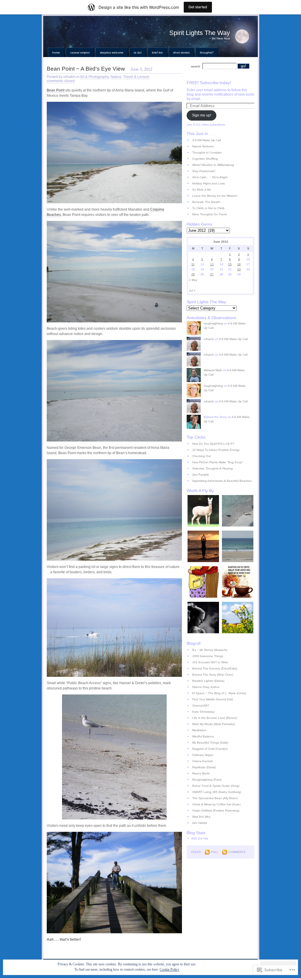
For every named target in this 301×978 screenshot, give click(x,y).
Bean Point (55, 90)
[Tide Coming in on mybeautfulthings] (237, 547)
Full (214, 852)
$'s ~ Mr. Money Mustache (210, 650)
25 (193, 274)
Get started (197, 7)
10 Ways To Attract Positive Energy (216, 449)
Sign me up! (201, 115)
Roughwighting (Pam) (206, 779)
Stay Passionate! (203, 171)
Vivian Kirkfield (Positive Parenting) (215, 810)
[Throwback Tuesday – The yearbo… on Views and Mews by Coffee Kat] (203, 582)
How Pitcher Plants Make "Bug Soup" (217, 462)
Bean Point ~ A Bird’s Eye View (86, 69)
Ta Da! (138, 52)
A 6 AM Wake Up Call (206, 140)
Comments (236, 852)
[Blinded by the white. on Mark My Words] (203, 511)
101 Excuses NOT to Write (210, 662)
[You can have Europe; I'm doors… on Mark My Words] (237, 618)
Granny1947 (200, 705)
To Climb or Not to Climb (208, 208)
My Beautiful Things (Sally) (210, 742)
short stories (181, 52)
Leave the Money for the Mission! (215, 195)
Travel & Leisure (136, 77)
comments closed (61, 81)
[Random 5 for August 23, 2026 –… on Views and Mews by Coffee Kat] (237, 582)
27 (212, 274)
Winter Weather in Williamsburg (213, 164)
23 (239, 269)
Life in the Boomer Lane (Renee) (214, 717)
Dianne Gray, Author (206, 687)
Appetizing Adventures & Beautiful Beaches (222, 480)
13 (212, 264)
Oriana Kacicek (202, 761)
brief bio (157, 52)
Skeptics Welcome (111, 52)
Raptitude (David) (204, 767)
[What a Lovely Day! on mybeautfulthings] (237, 511)
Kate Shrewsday (203, 711)
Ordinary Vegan (202, 755)
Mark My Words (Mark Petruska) (213, 724)
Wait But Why (201, 816)
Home (56, 52)
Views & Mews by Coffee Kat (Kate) (216, 804)
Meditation (199, 730)
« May (193, 279)
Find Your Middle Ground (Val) (212, 699)
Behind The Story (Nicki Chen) (212, 674)
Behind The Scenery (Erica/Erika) (214, 668)
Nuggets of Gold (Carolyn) (210, 748)
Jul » (192, 290)
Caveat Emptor (80, 52)
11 (193, 264)
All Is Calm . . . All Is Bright (210, 177)
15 (230, 264)
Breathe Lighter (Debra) (208, 680)
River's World (201, 773)
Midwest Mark (213, 370)
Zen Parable (200, 474)
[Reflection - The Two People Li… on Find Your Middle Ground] (203, 618)
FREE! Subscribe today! (209, 82)
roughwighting (213, 323)
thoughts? (207, 52)
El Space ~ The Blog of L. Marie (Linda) (219, 693)
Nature (116, 77)
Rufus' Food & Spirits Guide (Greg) (215, 785)
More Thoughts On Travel (209, 214)
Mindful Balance (203, 736)
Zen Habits (199, 822)
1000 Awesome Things (207, 656)
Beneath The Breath (206, 202)
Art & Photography (94, 77)
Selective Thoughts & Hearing (212, 468)
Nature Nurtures (203, 146)
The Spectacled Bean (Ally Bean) (215, 798)
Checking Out (201, 456)
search (195, 66)
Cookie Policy (169, 969)
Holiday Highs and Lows (208, 183)
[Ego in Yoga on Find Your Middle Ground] (203, 547)
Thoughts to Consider (207, 152)
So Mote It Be (201, 189)
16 (239, 264)
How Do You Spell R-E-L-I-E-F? (213, 443)
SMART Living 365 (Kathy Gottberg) (216, 792)
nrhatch (209, 339)
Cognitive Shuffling (205, 158)
